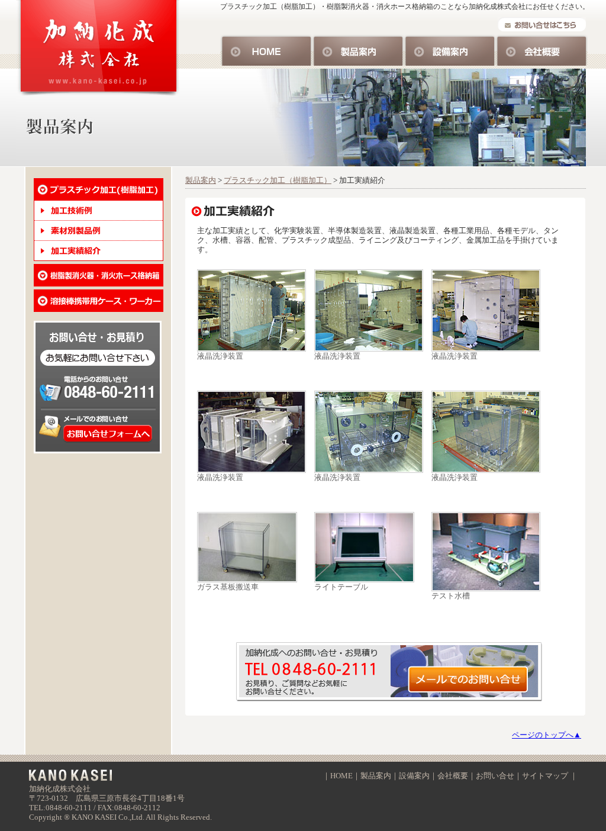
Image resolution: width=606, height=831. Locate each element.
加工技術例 (98, 211)
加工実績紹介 (98, 251)
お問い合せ (391, 672)
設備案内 (450, 50)
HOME (266, 50)
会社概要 (542, 50)
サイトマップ (545, 775)
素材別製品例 (98, 231)
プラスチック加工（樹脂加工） (277, 180)
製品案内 (358, 50)
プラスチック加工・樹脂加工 (98, 189)
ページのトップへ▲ (546, 734)
